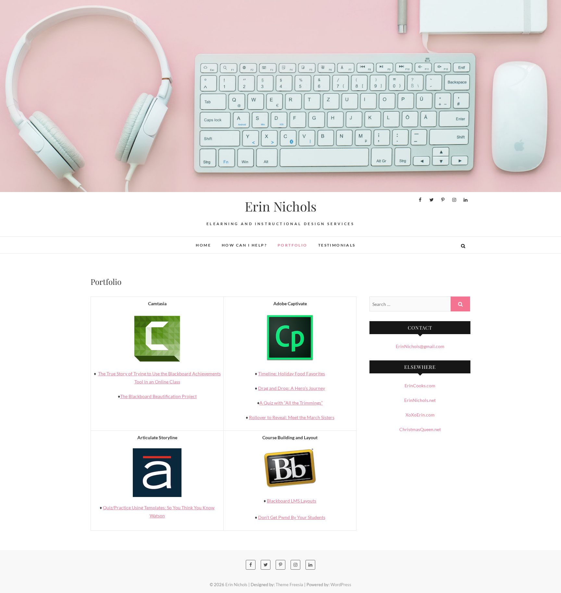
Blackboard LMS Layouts (291, 500)
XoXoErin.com (420, 415)
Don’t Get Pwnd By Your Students (291, 517)
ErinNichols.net (420, 400)
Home (203, 245)
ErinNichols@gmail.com (420, 346)
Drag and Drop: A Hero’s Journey (291, 388)
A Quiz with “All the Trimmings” (291, 402)
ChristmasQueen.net (420, 429)
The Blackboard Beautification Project (158, 396)
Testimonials (336, 245)
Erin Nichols (281, 206)
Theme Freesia (289, 584)
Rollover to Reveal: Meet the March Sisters (291, 417)
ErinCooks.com (420, 385)
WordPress (340, 584)
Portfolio (292, 245)
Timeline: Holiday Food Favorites (291, 373)
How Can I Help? (244, 245)
